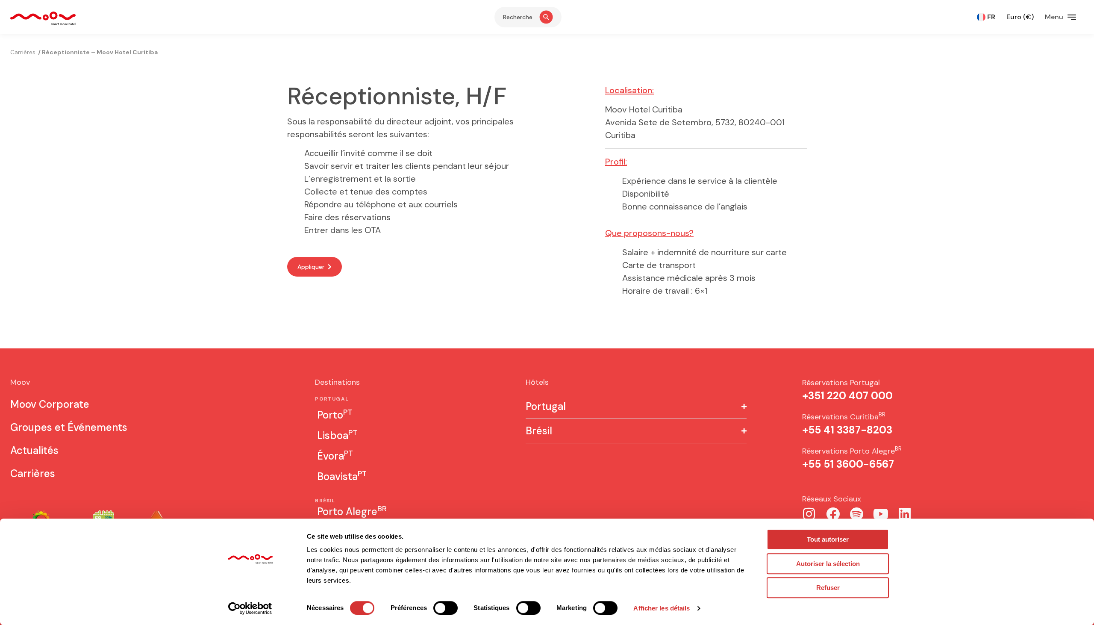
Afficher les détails (661, 608)
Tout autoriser (828, 539)
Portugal (546, 406)
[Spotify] (857, 514)
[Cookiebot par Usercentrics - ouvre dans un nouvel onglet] (250, 608)
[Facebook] (833, 514)
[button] (636, 407)
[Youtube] (881, 514)
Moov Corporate (49, 404)
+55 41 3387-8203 (847, 429)
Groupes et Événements (68, 427)
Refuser (828, 587)
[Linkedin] (905, 514)
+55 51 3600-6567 (848, 464)
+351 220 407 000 (847, 395)
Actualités (34, 450)
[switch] (445, 608)
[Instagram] (809, 514)
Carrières (32, 473)
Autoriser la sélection (828, 563)
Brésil (539, 431)
